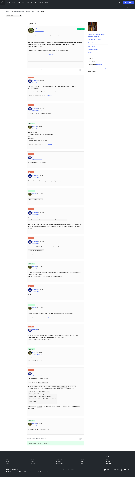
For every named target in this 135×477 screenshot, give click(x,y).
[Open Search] (120, 2)
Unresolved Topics (93, 49)
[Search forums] (20, 16)
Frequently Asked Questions (95, 39)
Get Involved (84, 456)
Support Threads (92, 42)
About (7, 456)
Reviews (90, 52)
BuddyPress (109, 463)
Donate (83, 461)
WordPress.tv (59, 463)
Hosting (7, 461)
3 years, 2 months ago (39, 31)
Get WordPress (128, 2)
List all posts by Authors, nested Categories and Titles (26, 11)
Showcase (33, 456)
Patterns (33, 463)
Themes (32, 459)
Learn (57, 456)
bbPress (108, 461)
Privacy (7, 463)
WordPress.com (110, 456)
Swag (83, 463)
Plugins (32, 461)
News (7, 459)
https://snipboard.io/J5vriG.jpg (47, 55)
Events (82, 459)
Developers (58, 461)
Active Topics (91, 46)
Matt (107, 459)
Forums (7, 7)
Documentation (59, 459)
